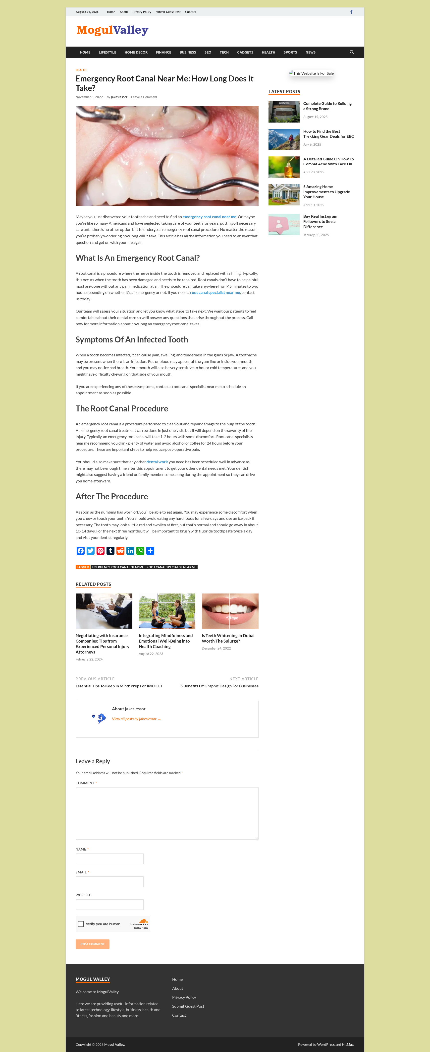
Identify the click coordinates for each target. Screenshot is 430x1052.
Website (83, 895)
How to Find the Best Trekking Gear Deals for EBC (328, 134)
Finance (163, 52)
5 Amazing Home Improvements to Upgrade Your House (326, 191)
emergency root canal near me (118, 567)
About (124, 12)
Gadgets (245, 52)
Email (82, 872)
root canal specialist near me (171, 567)
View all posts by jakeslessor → (136, 718)
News (311, 52)
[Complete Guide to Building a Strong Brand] (284, 103)
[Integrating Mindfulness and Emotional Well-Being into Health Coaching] (167, 612)
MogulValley (108, 991)
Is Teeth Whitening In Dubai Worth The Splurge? (228, 638)
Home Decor (136, 52)
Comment (86, 783)
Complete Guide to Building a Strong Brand (327, 106)
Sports (290, 52)
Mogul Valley (114, 1044)
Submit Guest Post (168, 12)
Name (82, 849)
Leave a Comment (144, 97)
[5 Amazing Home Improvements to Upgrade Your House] (284, 187)
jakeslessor (119, 97)
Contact (190, 12)
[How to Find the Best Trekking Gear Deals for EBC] (284, 131)
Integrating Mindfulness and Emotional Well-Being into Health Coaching (166, 641)
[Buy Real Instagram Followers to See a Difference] (284, 216)
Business (188, 52)
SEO (208, 52)
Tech (224, 52)
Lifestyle (107, 52)
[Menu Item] (351, 11)
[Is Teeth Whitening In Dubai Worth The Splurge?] (230, 612)
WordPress (326, 1044)
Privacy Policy (142, 12)
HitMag (348, 1044)
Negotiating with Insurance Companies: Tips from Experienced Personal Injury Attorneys (102, 644)
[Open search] (352, 52)
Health (268, 52)
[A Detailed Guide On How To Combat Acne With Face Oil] (284, 159)
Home (111, 12)
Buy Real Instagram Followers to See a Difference (320, 221)
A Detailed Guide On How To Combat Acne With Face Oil (328, 161)
